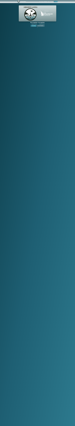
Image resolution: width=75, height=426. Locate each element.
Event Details (51, 1)
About (40, 1)
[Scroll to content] (37, 27)
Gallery (42, 1)
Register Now (55, 1)
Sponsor (49, 1)
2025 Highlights (45, 1)
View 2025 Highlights (40, 25)
